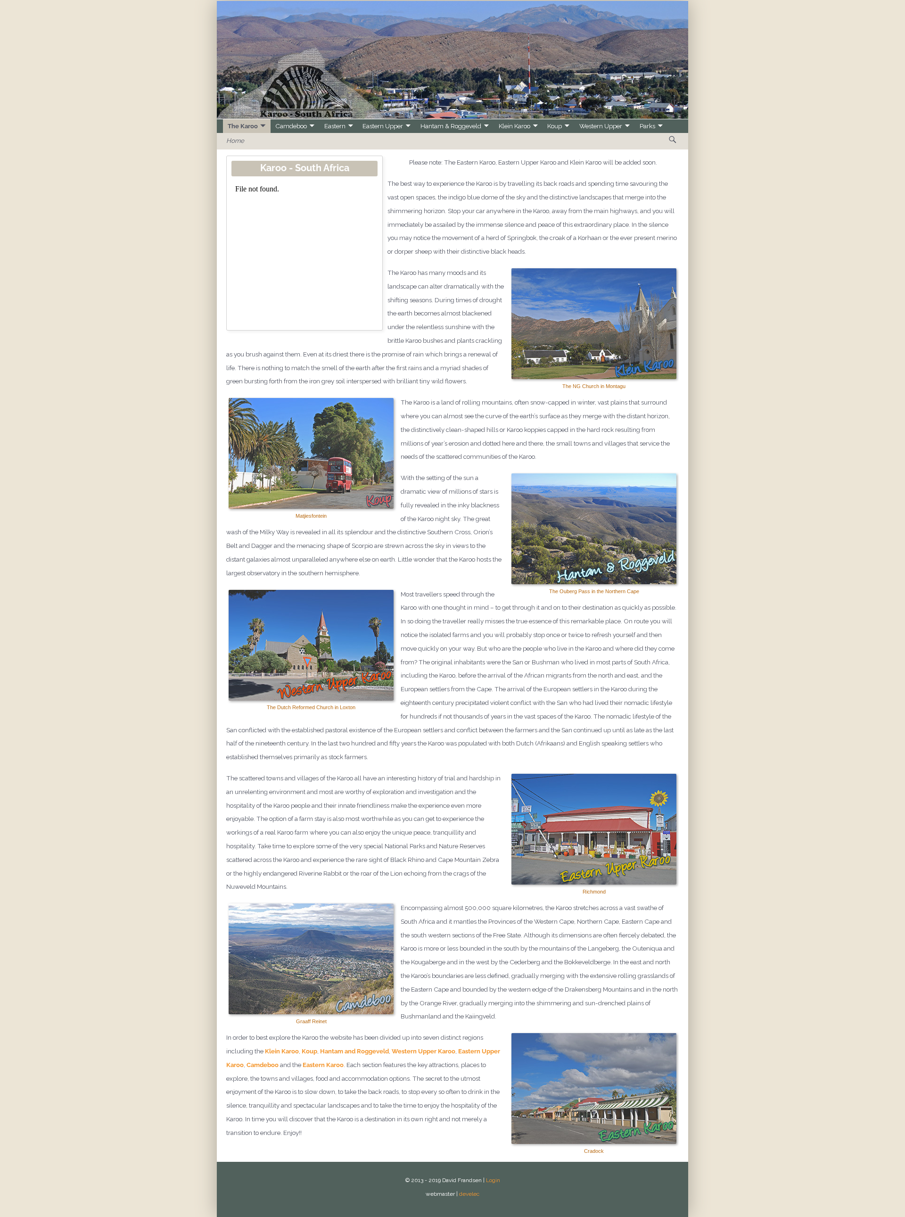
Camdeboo (291, 126)
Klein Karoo (514, 126)
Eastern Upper (382, 126)
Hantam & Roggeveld (450, 126)
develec (469, 1194)
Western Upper (600, 126)
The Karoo (243, 126)
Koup (554, 126)
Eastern (335, 126)
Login (493, 1180)
